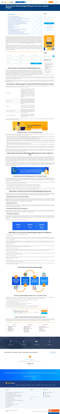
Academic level (8, 58)
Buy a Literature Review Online (10, 397)
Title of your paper (32, 55)
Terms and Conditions (35, 411)
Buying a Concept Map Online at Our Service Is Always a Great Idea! (14, 392)
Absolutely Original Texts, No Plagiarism (13, 26)
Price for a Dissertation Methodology (13, 16)
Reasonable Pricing (10, 25)
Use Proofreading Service (36, 129)
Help (44, 313)
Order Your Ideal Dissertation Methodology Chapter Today (16, 32)
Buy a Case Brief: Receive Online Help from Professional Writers (14, 396)
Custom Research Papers (9, 405)
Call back (22, 2)
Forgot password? (49, 28)
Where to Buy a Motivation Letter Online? (11, 393)
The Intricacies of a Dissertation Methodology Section (15, 17)
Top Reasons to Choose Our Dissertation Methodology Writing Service (17, 23)
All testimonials (52, 352)
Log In (49, 23)
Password (45, 19)
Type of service (8, 55)
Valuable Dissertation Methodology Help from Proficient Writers (17, 22)
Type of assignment (20, 55)
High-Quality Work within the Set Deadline (14, 24)
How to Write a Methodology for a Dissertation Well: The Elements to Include (18, 18)
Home (43, 2)
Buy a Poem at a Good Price (9, 401)
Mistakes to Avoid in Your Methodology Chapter (14, 19)
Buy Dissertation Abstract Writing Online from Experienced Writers (14, 400)
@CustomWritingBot (47, 396)
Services (46, 2)
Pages (19, 58)
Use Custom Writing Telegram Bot (31, 376)
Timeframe (31, 58)
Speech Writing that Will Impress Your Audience (12, 404)
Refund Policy (45, 411)
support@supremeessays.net (48, 392)
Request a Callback (47, 395)
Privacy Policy (40, 411)
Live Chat (46, 393)
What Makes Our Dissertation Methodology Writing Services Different (17, 29)
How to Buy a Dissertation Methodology (13, 30)
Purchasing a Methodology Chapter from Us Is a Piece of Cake (16, 31)
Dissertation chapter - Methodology (28, 359)
